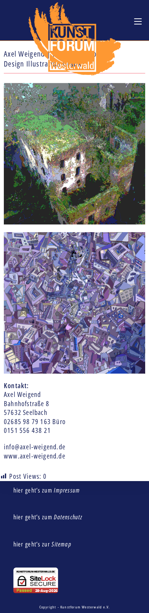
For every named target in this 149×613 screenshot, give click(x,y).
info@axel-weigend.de (34, 446)
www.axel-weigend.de (34, 455)
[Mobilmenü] (138, 21)
